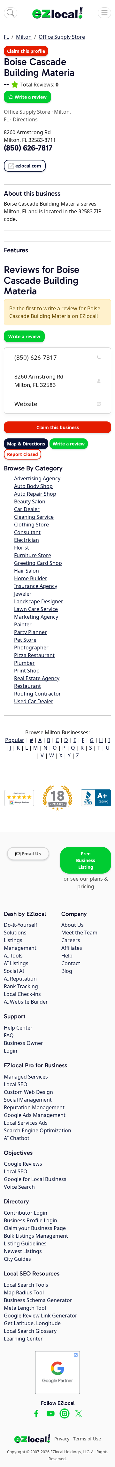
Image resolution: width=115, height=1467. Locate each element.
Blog (66, 970)
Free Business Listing (85, 860)
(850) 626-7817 (35, 357)
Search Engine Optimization (37, 1130)
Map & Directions (26, 444)
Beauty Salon (29, 501)
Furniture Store (32, 555)
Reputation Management (34, 1107)
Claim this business (57, 427)
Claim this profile (26, 51)
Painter (23, 624)
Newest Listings (23, 1251)
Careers (70, 940)
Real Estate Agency (36, 678)
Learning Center (23, 1338)
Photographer (31, 647)
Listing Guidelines (25, 1243)
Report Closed (22, 454)
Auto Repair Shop (35, 493)
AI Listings (16, 963)
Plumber (24, 662)
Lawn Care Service (36, 609)
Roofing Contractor (37, 693)
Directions (25, 119)
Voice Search (19, 1186)
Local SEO (15, 1084)
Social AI (14, 970)
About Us (72, 924)
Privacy (61, 1439)
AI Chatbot (16, 1138)
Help (67, 955)
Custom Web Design (28, 1092)
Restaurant (27, 685)
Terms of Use (87, 1439)
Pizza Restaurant (34, 655)
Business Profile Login (30, 1220)
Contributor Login (25, 1212)
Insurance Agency (35, 586)
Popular (14, 740)
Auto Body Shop (33, 486)
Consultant (27, 532)
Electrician (26, 539)
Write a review (31, 97)
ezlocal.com (28, 166)
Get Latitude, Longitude (32, 1323)
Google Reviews (23, 1163)
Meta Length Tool (25, 1307)
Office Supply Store (62, 36)
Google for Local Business (35, 1179)
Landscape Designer (38, 601)
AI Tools (13, 955)
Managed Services (26, 1076)
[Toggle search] (10, 12)
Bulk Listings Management (36, 1235)
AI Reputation (20, 978)
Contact (70, 963)
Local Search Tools (26, 1284)
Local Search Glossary (30, 1330)
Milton (24, 36)
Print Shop (27, 670)
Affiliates (71, 947)
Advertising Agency (37, 478)
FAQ (9, 1035)
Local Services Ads (26, 1122)
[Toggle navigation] (104, 12)
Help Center (18, 1027)
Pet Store (25, 639)
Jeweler (23, 593)
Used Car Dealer (33, 701)
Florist (21, 547)
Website (25, 404)
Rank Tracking (21, 986)
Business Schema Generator (38, 1300)
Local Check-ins (22, 994)
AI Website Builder (26, 1001)
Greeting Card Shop (38, 562)
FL (6, 36)
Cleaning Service (34, 516)
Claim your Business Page (35, 1228)
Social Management (28, 1099)
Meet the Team (79, 932)
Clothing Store (31, 524)
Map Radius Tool (24, 1292)
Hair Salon (26, 570)
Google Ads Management (34, 1115)
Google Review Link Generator (40, 1315)
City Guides (17, 1258)
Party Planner (30, 632)
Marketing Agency (36, 616)
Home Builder (30, 578)
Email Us (31, 854)
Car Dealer (27, 509)
